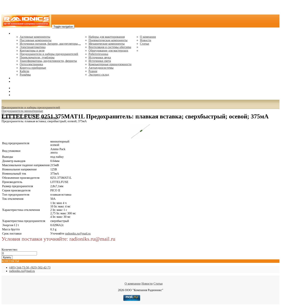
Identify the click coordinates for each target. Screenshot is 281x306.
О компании (148, 36)
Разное (93, 71)
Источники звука (100, 57)
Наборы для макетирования (107, 36)
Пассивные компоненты (35, 40)
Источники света (100, 60)
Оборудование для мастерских (108, 50)
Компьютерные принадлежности (110, 64)
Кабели (24, 71)
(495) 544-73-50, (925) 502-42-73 (29, 267)
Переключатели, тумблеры (37, 57)
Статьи (144, 43)
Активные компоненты (35, 36)
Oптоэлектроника (31, 64)
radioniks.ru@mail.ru (25, 81)
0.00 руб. (18, 94)
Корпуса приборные (33, 67)
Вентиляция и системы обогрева (110, 47)
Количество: (10, 249)
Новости (145, 40)
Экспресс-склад (99, 74)
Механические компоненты (107, 43)
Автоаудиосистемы (101, 67)
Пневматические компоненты (108, 40)
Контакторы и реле (32, 50)
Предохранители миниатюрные (22, 111)
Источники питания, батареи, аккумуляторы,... (50, 43)
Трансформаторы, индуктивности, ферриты (48, 60)
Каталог (17, 33)
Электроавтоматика (32, 47)
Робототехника (98, 54)
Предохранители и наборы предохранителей (49, 54)
